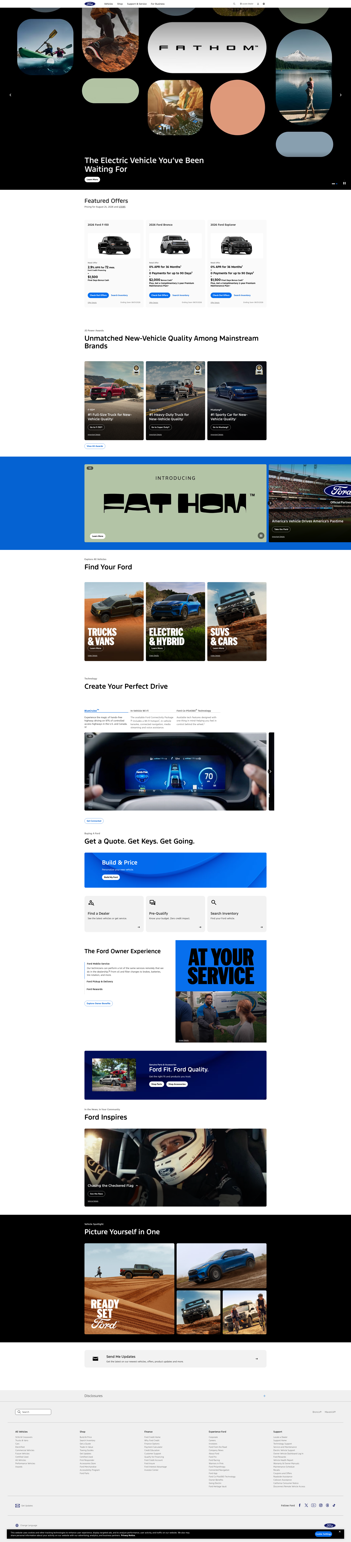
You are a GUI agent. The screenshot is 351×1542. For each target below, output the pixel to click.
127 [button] (85, 727)
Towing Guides (87, 1450)
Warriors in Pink (216, 1463)
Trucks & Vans (21, 1440)
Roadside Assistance (282, 1476)
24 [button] (131, 720)
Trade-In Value (86, 1447)
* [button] (113, 418)
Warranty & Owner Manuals (286, 1463)
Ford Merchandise (88, 1466)
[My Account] (258, 4)
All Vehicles (20, 1460)
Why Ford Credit (151, 1440)
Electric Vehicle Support (284, 1450)
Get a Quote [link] (85, 1443)
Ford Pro (212, 1457)
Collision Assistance (282, 1480)
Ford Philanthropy (217, 1466)
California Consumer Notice (285, 1483)
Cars (17, 1443)
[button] (332, 183)
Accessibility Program (90, 1470)
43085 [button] (122, 206)
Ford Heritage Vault (218, 1486)
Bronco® (317, 1411)
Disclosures (93, 1396)
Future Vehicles (22, 1453)
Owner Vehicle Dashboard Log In (288, 1453)
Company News (216, 1450)
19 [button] (109, 971)
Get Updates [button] (85, 1453)
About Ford (214, 1453)
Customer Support (152, 1453)
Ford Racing (214, 1460)
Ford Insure (149, 1463)
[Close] (340, 1534)
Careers (212, 1440)
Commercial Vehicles (24, 1450)
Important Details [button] (94, 435)
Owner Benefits (216, 1480)
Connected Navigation (219, 1470)
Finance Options (151, 1443)
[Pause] (344, 183)
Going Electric (215, 1483)
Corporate (213, 1437)
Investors (213, 1443)
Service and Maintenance (285, 1447)
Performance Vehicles (25, 1463)
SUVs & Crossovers (23, 1437)
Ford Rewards (279, 1457)
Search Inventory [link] (87, 1440)
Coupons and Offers (282, 1473)
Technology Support (282, 1443)
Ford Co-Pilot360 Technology (222, 1476)
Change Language (28, 1525)
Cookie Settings (323, 1534)
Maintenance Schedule (284, 1466)
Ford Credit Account (153, 1460)
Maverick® (330, 1411)
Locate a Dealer (280, 1437)
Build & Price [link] (86, 1437)
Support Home (280, 1440)
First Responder (87, 1460)
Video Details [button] (92, 656)
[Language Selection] (264, 4)
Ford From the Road (218, 1447)
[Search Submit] (234, 4)
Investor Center (151, 1470)
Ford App (213, 1473)
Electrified (20, 1447)
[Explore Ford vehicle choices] (245, 1312)
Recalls (276, 1470)
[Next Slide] (340, 95)
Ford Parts (84, 1473)
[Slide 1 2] (335, 183)
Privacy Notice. (128, 1535)
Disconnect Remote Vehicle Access (289, 1486)
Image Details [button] (184, 1040)
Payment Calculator (153, 1447)
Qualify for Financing (154, 1457)
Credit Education (152, 1450)
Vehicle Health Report (283, 1460)
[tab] (106, 710)
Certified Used (21, 1457)
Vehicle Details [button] (93, 1201)
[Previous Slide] (10, 95)
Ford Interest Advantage (155, 1466)
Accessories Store (88, 1463)
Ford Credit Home (152, 1437)
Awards (18, 1466)
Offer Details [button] (88, 172)
